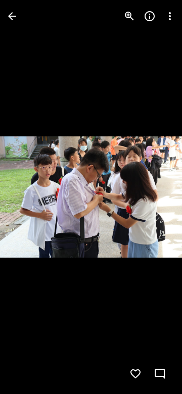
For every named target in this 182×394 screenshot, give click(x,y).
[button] (28, 197)
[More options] (170, 16)
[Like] (135, 374)
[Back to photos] (12, 16)
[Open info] (150, 16)
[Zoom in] (129, 16)
